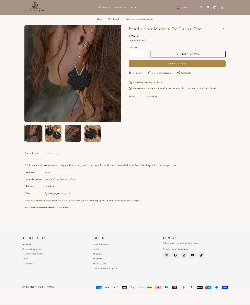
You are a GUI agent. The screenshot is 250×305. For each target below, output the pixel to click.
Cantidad (133, 47)
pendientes (152, 96)
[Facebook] (175, 255)
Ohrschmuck (113, 18)
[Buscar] (201, 7)
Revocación (27, 263)
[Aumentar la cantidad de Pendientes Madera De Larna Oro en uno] (144, 54)
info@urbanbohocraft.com (175, 249)
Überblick (103, 7)
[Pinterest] (166, 255)
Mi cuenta (97, 253)
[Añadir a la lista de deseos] (222, 29)
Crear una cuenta (101, 243)
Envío (25, 258)
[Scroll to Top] (244, 289)
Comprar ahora (177, 63)
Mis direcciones (100, 263)
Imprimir (26, 243)
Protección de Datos (31, 248)
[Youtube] (192, 255)
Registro (97, 248)
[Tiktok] (201, 255)
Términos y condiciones (33, 253)
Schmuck (119, 7)
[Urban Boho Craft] (34, 7)
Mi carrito (97, 258)
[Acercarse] (115, 31)
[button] (183, 7)
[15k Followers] (183, 255)
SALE (133, 7)
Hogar (100, 18)
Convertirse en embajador (105, 268)
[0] (221, 7)
